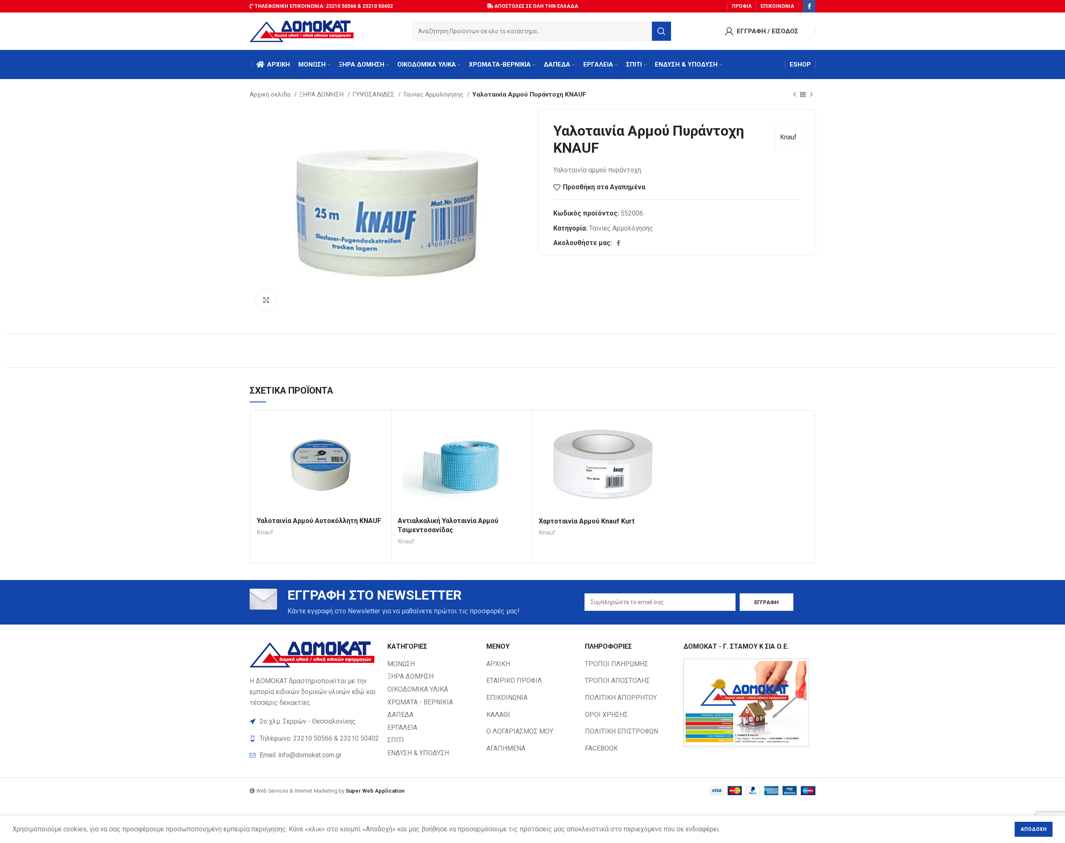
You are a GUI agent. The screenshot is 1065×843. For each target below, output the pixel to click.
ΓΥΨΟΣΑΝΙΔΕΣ (374, 94)
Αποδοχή (1033, 829)
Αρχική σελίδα (271, 94)
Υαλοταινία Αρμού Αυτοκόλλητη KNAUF (319, 521)
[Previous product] (794, 94)
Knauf (788, 137)
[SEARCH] (661, 31)
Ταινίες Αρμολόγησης (434, 94)
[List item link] (314, 755)
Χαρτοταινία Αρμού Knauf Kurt (586, 521)
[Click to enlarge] (266, 300)
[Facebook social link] (809, 6)
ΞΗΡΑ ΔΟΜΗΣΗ (322, 94)
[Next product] (811, 94)
